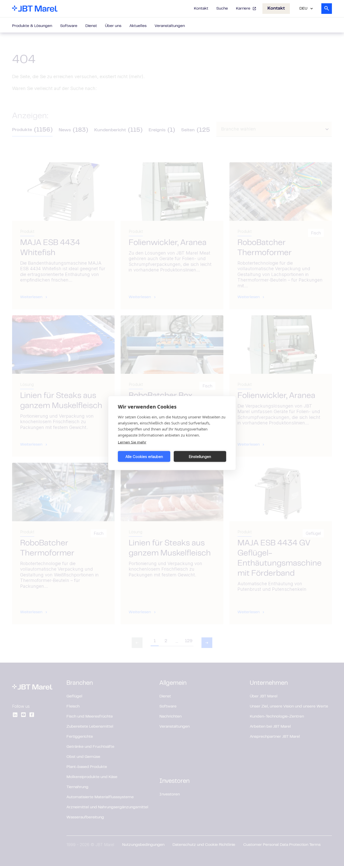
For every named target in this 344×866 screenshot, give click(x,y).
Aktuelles (138, 26)
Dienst (91, 26)
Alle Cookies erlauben (144, 456)
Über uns (113, 26)
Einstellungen (200, 456)
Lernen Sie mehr (132, 442)
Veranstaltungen (170, 26)
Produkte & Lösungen (32, 26)
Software (68, 26)
